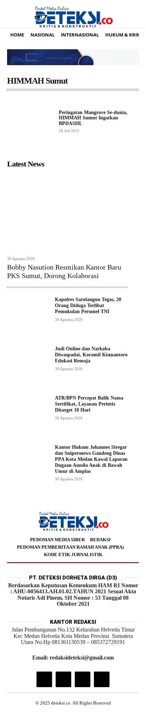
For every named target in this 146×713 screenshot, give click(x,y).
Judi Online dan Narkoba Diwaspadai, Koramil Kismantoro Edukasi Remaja (91, 354)
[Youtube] (102, 679)
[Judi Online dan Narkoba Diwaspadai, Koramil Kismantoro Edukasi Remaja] (28, 367)
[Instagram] (44, 679)
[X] (82, 679)
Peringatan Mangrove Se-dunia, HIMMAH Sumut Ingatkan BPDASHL (93, 118)
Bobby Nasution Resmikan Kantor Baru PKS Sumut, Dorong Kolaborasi (64, 271)
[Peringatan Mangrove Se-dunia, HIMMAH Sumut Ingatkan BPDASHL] (30, 121)
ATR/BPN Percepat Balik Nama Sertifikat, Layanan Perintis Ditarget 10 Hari (89, 404)
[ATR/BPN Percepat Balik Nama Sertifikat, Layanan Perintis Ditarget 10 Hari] (28, 416)
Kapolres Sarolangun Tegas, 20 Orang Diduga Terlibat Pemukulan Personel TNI (88, 305)
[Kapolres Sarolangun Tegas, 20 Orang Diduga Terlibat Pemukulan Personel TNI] (28, 318)
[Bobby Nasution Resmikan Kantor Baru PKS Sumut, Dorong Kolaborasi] (67, 211)
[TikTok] (63, 679)
